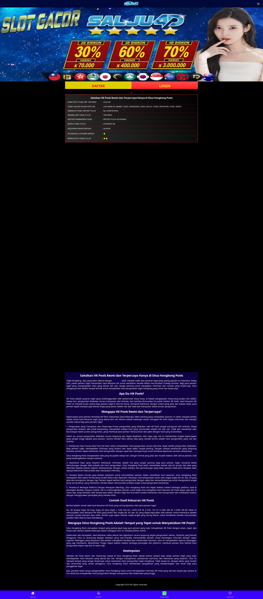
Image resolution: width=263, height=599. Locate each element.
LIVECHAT (230, 597)
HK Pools (117, 380)
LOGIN (164, 85)
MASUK (33, 597)
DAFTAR (98, 85)
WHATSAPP (164, 597)
